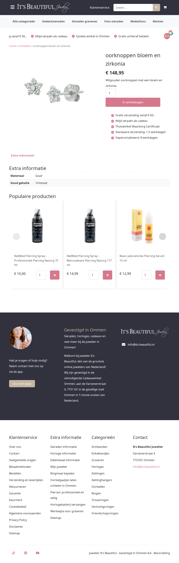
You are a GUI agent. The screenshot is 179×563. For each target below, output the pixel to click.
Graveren (98, 460)
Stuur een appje (22, 383)
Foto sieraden (113, 21)
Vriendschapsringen (105, 513)
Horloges (98, 467)
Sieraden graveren (84, 21)
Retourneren (17, 487)
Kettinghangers (102, 480)
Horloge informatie (63, 453)
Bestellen (15, 473)
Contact (14, 453)
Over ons (15, 447)
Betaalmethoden (20, 467)
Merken (158, 21)
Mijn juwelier (58, 467)
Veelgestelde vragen (22, 460)
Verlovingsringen (103, 507)
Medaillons (138, 21)
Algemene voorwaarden (25, 513)
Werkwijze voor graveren (67, 511)
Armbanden (99, 447)
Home (12, 46)
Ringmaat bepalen (62, 473)
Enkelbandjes (100, 453)
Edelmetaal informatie (65, 460)
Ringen (96, 493)
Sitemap (14, 533)
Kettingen (98, 473)
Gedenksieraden (53, 21)
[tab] (22, 155)
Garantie (15, 493)
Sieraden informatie (63, 447)
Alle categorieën (24, 21)
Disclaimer (16, 527)
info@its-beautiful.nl (146, 467)
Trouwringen (100, 500)
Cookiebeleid (17, 507)
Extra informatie (22, 155)
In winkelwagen (133, 102)
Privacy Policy (18, 520)
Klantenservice (99, 7)
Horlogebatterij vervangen (67, 504)
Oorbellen (25, 46)
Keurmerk (15, 500)
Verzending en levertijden (26, 480)
